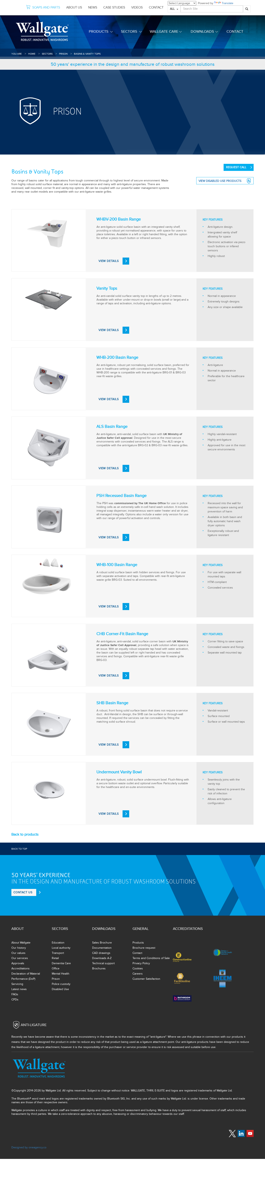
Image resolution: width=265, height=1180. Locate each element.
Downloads (202, 31)
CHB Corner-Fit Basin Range (122, 633)
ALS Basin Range (112, 426)
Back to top (19, 848)
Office (55, 968)
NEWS (92, 7)
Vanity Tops (106, 288)
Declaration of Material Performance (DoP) (25, 976)
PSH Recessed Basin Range (121, 495)
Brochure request (143, 948)
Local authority (61, 948)
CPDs (14, 999)
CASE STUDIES (114, 7)
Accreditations (20, 968)
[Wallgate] (42, 31)
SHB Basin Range (112, 702)
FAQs (14, 994)
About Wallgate (20, 942)
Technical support (103, 963)
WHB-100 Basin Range (116, 564)
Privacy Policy (141, 963)
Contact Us (23, 892)
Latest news (19, 989)
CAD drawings (101, 953)
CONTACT (156, 7)
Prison (63, 53)
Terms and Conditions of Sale (151, 958)
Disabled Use (60, 989)
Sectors (129, 31)
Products (98, 31)
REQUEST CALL (236, 167)
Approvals (17, 963)
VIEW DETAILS (109, 261)
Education (58, 942)
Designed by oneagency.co (28, 1147)
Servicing (17, 984)
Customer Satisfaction (146, 979)
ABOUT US (74, 7)
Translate (227, 3)
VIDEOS (137, 7)
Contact (234, 31)
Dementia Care (61, 963)
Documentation (102, 948)
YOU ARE (16, 53)
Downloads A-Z (102, 958)
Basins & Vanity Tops (87, 53)
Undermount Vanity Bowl (119, 772)
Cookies (137, 968)
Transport (58, 953)
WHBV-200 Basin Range (118, 219)
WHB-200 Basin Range (117, 357)
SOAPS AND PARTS (46, 7)
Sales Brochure (102, 942)
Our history (18, 948)
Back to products (25, 834)
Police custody (61, 984)
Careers (137, 973)
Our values (18, 953)
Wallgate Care (164, 31)
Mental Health (60, 973)
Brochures (99, 968)
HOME (31, 53)
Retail (55, 958)
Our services (19, 958)
